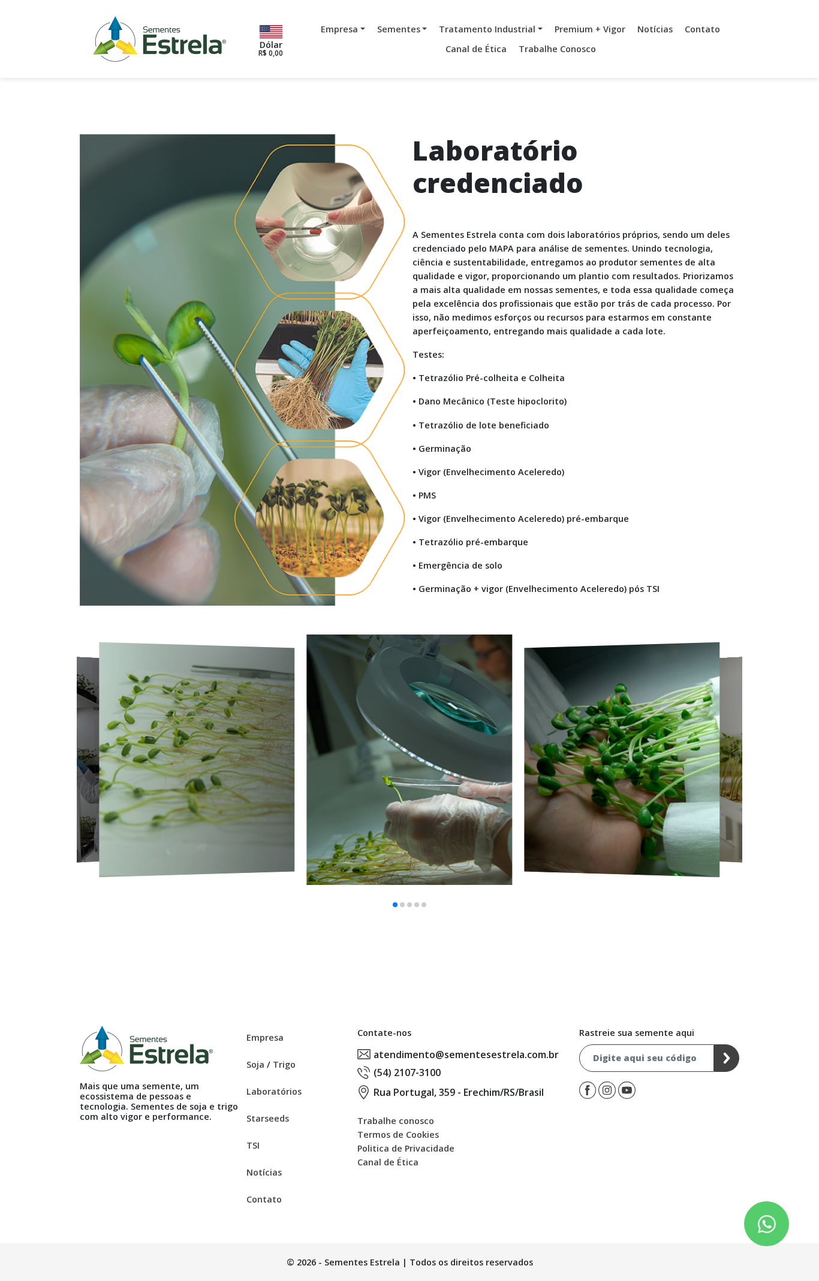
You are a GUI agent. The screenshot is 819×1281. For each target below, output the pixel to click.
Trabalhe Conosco (557, 49)
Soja (255, 1064)
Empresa (265, 1037)
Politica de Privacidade (405, 1148)
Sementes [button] (398, 29)
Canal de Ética (476, 49)
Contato (702, 29)
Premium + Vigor (590, 29)
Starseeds (267, 1118)
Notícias (655, 29)
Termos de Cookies (398, 1134)
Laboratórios (274, 1091)
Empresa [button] (339, 29)
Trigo (284, 1064)
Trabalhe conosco (395, 1120)
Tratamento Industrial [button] (487, 29)
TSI (253, 1145)
